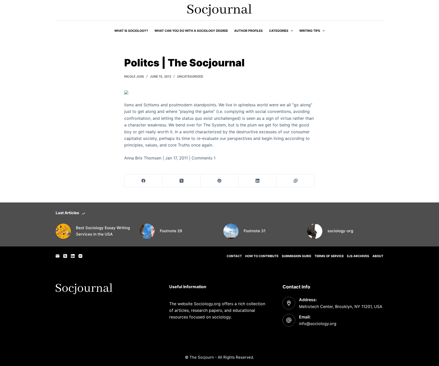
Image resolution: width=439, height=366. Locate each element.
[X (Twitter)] (182, 180)
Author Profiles (248, 31)
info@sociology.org (317, 323)
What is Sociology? (131, 31)
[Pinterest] (220, 180)
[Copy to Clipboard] (296, 180)
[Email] (57, 256)
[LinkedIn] (258, 180)
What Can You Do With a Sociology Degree (191, 31)
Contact (234, 256)
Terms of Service (329, 256)
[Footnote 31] (231, 231)
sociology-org (340, 230)
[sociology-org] (314, 231)
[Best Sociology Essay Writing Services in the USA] (63, 231)
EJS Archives (358, 256)
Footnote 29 (171, 230)
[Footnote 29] (147, 231)
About (377, 256)
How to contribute (261, 256)
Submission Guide (296, 256)
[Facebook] (143, 180)
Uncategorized (190, 76)
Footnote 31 (254, 230)
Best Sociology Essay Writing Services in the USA (103, 231)
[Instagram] (80, 256)
